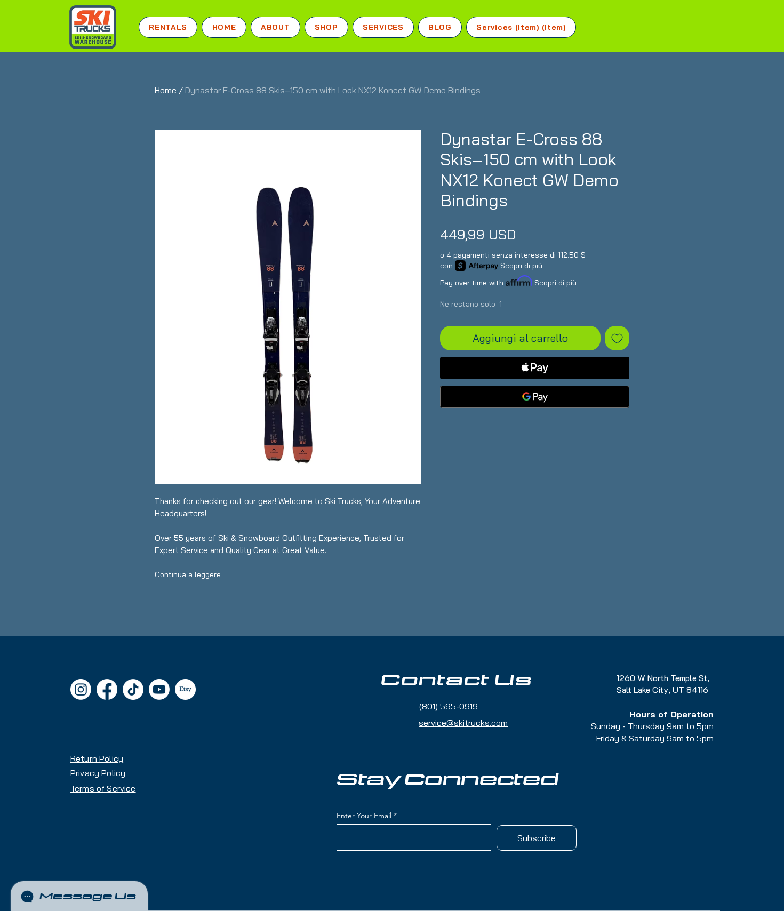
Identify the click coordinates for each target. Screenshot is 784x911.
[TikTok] (133, 689)
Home (166, 90)
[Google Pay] (534, 397)
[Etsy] (185, 689)
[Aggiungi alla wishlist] (617, 338)
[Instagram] (80, 689)
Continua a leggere (188, 574)
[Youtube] (159, 689)
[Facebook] (107, 689)
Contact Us (456, 681)
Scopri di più (521, 265)
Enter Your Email (364, 815)
